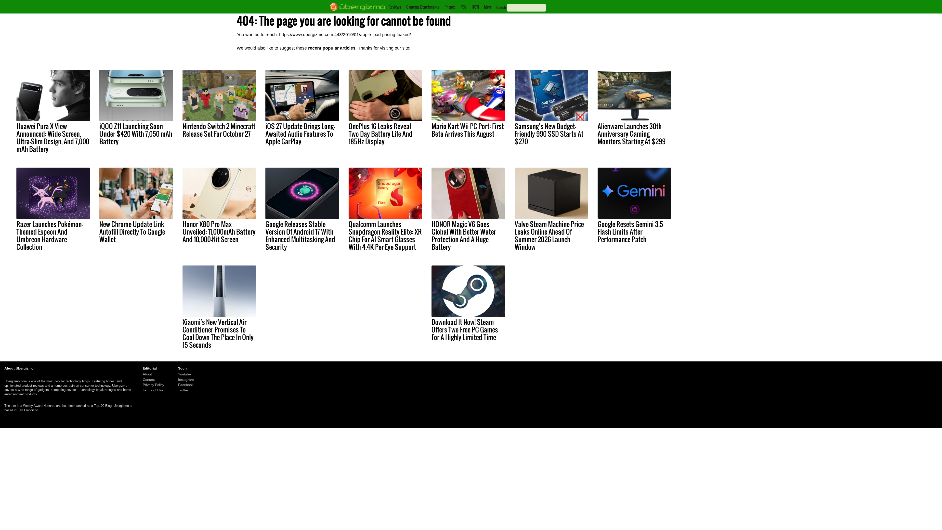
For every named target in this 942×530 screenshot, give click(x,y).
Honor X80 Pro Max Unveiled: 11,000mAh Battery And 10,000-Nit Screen (219, 231)
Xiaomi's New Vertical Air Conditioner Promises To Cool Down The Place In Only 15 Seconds (218, 333)
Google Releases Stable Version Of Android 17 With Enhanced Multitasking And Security (300, 235)
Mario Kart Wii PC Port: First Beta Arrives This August (468, 130)
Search (501, 7)
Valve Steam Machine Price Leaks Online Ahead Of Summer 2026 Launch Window (549, 235)
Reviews (395, 7)
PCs (464, 7)
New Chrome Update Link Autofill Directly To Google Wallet (132, 231)
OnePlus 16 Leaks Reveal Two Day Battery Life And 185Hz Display (380, 133)
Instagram (186, 380)
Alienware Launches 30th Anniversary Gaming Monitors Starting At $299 (632, 133)
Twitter (183, 390)
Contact (149, 380)
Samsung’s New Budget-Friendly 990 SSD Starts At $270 (549, 133)
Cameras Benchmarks (422, 7)
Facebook (186, 385)
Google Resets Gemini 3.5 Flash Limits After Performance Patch (630, 231)
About (147, 374)
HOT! (475, 7)
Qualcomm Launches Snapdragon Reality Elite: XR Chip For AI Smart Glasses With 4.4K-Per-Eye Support (385, 235)
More (488, 7)
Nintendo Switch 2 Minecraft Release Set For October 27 (219, 130)
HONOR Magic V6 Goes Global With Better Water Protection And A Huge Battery (464, 235)
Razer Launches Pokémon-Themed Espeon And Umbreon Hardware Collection (49, 235)
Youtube (184, 374)
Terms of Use (153, 390)
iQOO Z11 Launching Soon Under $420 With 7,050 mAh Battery (135, 133)
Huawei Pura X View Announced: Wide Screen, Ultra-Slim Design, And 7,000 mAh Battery (52, 137)
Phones (450, 7)
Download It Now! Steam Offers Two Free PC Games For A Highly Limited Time (465, 329)
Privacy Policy (153, 385)
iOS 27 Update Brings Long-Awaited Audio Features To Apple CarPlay (300, 133)
